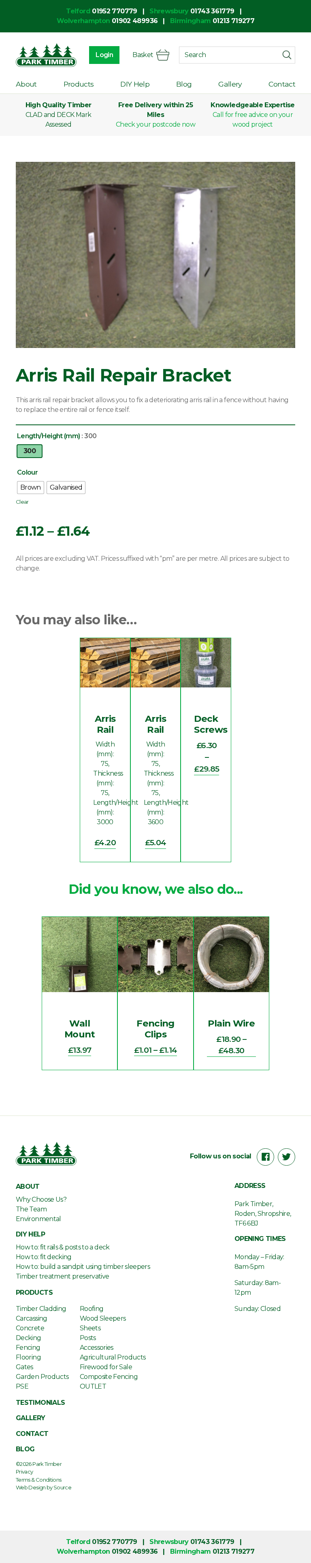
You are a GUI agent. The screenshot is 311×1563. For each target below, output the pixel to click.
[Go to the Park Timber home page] (46, 55)
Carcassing (31, 1318)
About (26, 84)
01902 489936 (135, 21)
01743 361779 (212, 11)
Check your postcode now (155, 124)
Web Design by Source (43, 1487)
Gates (24, 1367)
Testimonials (40, 1402)
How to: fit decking (44, 1257)
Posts (88, 1338)
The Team (31, 1209)
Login (104, 55)
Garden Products (42, 1377)
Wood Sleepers (103, 1318)
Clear (22, 501)
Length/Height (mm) (48, 436)
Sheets (90, 1328)
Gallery (230, 84)
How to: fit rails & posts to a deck (63, 1247)
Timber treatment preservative (62, 1276)
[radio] (29, 451)
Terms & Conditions (38, 1479)
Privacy (24, 1471)
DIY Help (134, 84)
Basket (142, 55)
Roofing (92, 1309)
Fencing (28, 1347)
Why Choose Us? (41, 1199)
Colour (27, 472)
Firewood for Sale (106, 1367)
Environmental (38, 1219)
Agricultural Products (113, 1357)
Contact (281, 84)
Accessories (96, 1347)
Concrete (30, 1328)
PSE (22, 1386)
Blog (184, 84)
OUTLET (93, 1386)
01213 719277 (233, 21)
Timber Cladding (41, 1309)
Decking (28, 1338)
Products (79, 84)
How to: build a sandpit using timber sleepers (83, 1266)
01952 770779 (114, 11)
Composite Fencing (109, 1377)
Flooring (28, 1357)
